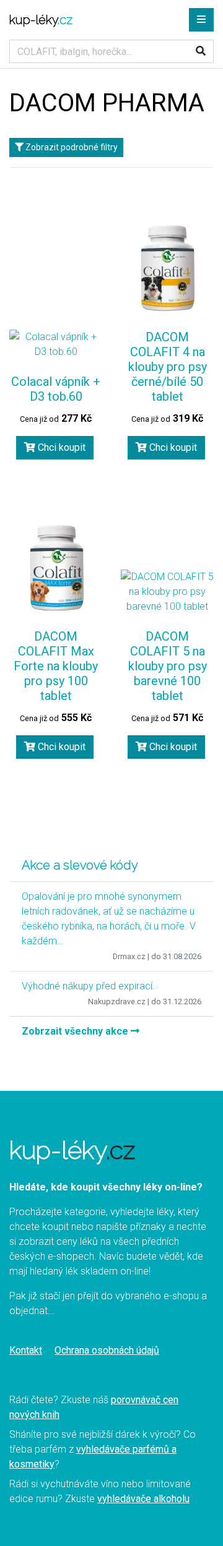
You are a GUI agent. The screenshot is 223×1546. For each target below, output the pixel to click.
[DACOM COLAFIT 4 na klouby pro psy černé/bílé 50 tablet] (167, 268)
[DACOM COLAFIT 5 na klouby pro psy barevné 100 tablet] (167, 592)
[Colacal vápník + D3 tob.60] (55, 344)
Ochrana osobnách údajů (107, 1350)
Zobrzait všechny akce (76, 1031)
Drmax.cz (129, 956)
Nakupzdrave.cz (117, 1001)
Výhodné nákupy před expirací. (88, 986)
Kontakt (25, 1350)
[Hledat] (201, 51)
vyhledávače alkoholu (143, 1499)
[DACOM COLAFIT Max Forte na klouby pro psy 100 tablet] (55, 567)
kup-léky (40, 19)
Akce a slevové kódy (80, 865)
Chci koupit (60, 447)
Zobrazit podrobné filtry (71, 147)
